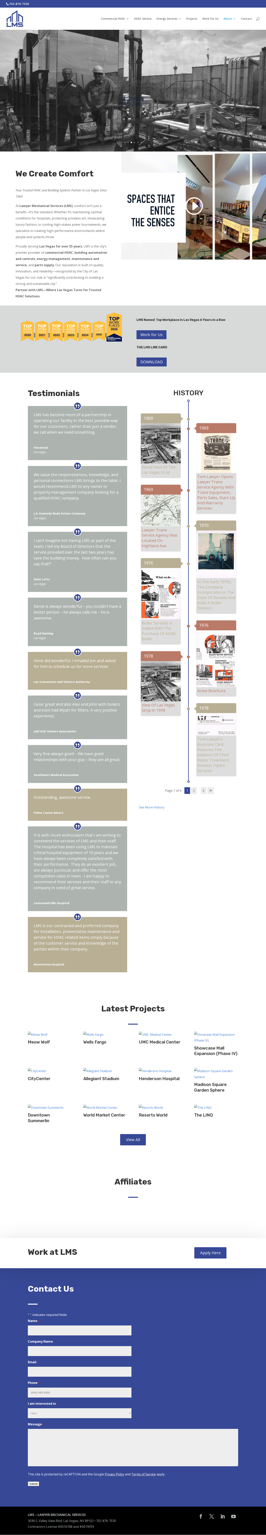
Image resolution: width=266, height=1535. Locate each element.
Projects (191, 18)
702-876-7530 (106, 1521)
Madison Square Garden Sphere (210, 1087)
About (228, 18)
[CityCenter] (50, 1071)
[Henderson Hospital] (161, 1071)
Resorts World (153, 1115)
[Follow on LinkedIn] (222, 1516)
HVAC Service (142, 18)
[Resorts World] (161, 1108)
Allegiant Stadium (101, 1078)
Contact (246, 18)
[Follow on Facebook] (200, 1516)
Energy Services (167, 18)
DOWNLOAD (151, 362)
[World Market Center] (105, 1108)
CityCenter (39, 1078)
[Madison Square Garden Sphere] (216, 1074)
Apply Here (210, 1252)
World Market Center (104, 1115)
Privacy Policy (114, 1474)
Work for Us (210, 18)
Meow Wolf (39, 1042)
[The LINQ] (216, 1108)
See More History (152, 807)
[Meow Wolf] (50, 1034)
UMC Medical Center (159, 1042)
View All (133, 1139)
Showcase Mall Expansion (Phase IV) (215, 1050)
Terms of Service (143, 1474)
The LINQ (203, 1115)
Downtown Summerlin (39, 1117)
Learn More (133, 109)
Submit (33, 1484)
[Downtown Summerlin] (50, 1108)
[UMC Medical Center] (161, 1034)
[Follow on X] (211, 1516)
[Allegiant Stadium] (105, 1071)
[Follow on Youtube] (233, 1516)
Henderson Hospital (159, 1078)
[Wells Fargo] (105, 1034)
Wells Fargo (94, 1042)
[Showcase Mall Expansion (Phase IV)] (216, 1038)
